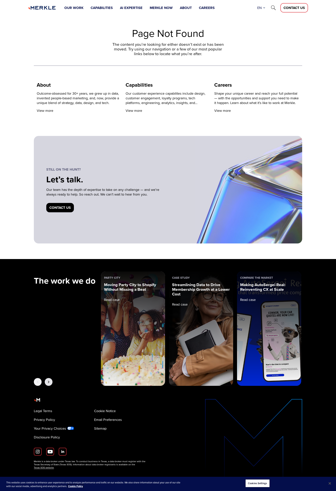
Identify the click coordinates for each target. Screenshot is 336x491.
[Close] (330, 483)
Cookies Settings (257, 483)
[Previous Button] (38, 382)
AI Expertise (131, 7)
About (186, 7)
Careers (207, 7)
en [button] (259, 7)
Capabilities (102, 7)
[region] (168, 484)
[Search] (273, 7)
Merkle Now (161, 7)
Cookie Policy (75, 486)
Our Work (73, 7)
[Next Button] (48, 382)
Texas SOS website (44, 467)
